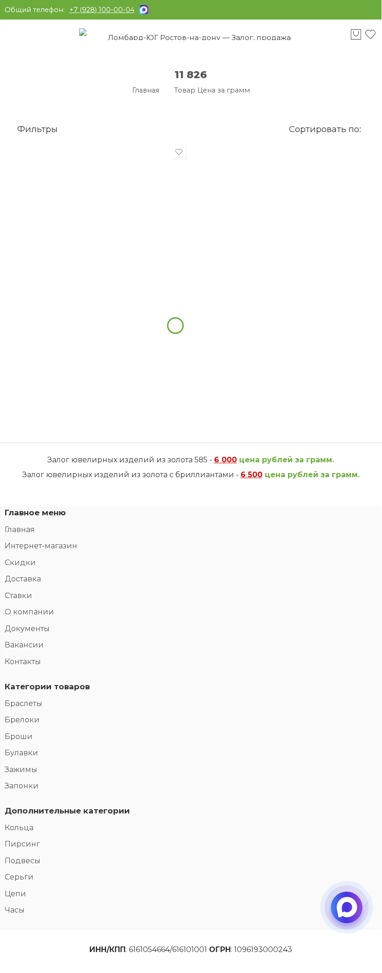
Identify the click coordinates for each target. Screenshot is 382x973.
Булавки (21, 752)
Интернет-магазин (41, 545)
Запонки (22, 785)
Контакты (23, 661)
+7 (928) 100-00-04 (101, 10)
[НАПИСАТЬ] (346, 915)
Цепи (15, 893)
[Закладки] (370, 38)
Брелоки (22, 719)
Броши (19, 736)
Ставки (18, 595)
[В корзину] (175, 325)
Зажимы (21, 769)
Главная (145, 90)
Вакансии (24, 644)
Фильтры (36, 129)
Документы (27, 628)
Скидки (20, 562)
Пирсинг (22, 844)
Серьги (19, 877)
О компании (29, 611)
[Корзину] (355, 38)
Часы (15, 910)
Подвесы (22, 860)
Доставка (23, 578)
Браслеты (23, 703)
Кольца (19, 827)
